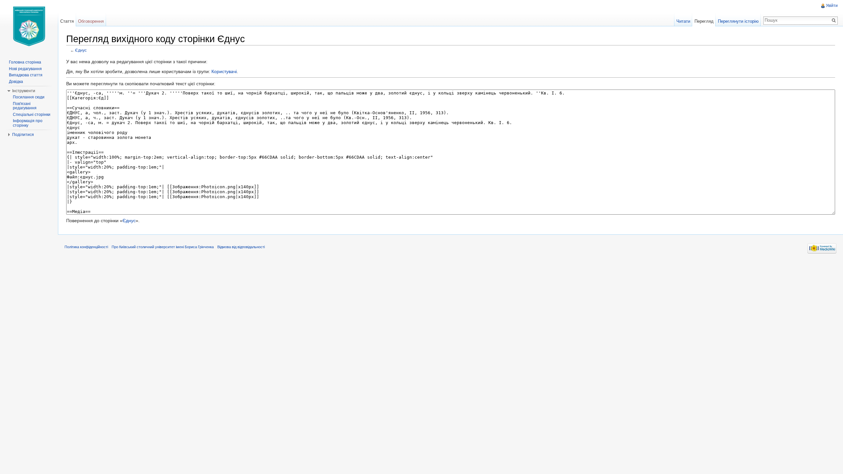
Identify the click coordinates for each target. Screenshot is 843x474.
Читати (683, 21)
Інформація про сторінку (27, 123)
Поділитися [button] (23, 134)
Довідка (16, 81)
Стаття (67, 21)
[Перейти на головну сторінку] (29, 26)
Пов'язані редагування (25, 106)
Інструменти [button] (23, 91)
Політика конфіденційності (86, 247)
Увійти (832, 5)
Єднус (81, 50)
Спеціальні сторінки (31, 114)
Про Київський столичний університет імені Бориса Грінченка (163, 247)
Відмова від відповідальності (241, 247)
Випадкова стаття (25, 75)
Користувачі (224, 71)
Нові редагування (25, 68)
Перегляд (704, 21)
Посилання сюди (28, 97)
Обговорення (91, 21)
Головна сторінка (25, 62)
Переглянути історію (738, 21)
